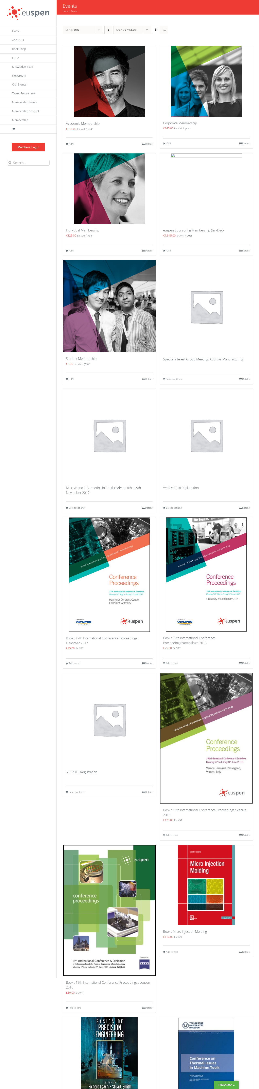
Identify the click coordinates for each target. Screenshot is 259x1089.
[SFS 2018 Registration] (109, 719)
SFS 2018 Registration (81, 772)
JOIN (71, 144)
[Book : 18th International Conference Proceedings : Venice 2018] (206, 738)
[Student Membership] (109, 306)
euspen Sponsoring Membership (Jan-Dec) (193, 230)
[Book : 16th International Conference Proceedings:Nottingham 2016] (206, 574)
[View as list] (164, 30)
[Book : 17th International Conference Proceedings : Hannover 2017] (109, 574)
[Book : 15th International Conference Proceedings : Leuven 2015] (109, 910)
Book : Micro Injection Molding (185, 931)
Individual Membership (82, 230)
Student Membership (81, 358)
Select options (174, 379)
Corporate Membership (180, 123)
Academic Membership (83, 123)
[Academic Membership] (109, 81)
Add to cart (75, 663)
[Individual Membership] (109, 188)
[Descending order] (108, 30)
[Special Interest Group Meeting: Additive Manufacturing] (206, 306)
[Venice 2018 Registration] (206, 435)
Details (149, 144)
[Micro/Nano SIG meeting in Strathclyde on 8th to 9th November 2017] (109, 435)
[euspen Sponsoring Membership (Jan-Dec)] (206, 188)
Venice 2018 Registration (181, 488)
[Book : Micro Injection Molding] (206, 885)
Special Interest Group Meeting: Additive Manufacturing (203, 359)
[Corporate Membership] (206, 81)
